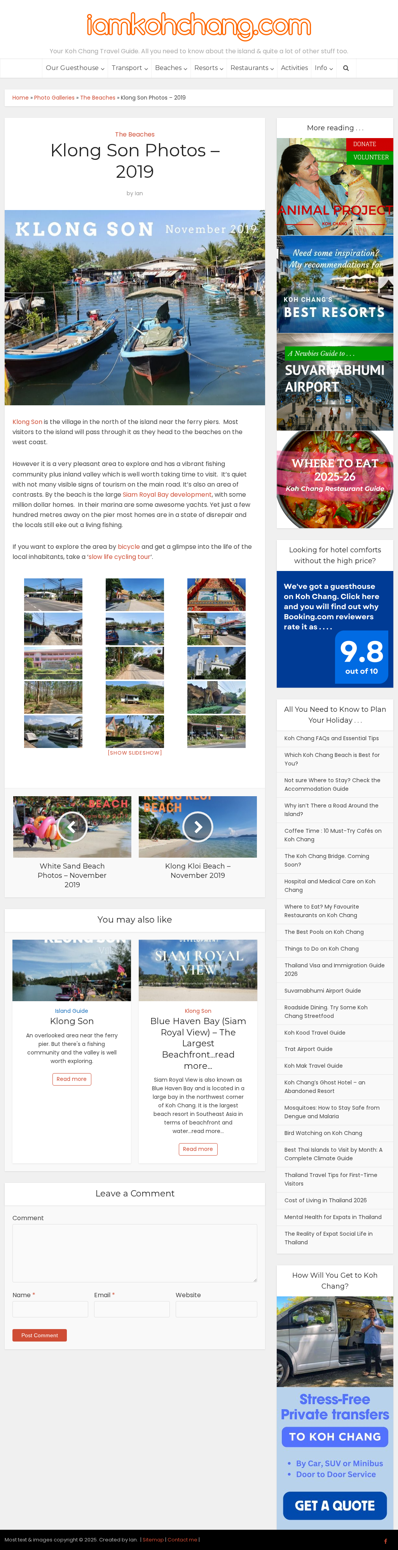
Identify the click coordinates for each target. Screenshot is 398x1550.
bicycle (129, 546)
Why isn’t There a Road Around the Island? (332, 810)
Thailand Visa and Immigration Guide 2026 (335, 970)
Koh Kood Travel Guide (315, 1033)
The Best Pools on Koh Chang (324, 932)
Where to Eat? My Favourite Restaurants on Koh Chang (322, 911)
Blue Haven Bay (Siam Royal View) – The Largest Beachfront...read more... (198, 1043)
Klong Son (27, 421)
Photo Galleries (54, 98)
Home (20, 98)
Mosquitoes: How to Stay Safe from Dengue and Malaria (332, 1112)
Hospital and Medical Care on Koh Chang (330, 885)
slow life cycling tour (119, 556)
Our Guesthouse (72, 68)
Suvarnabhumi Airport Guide (323, 991)
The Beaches (97, 98)
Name (23, 1295)
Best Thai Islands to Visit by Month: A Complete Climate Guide (333, 1154)
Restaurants (249, 68)
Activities (294, 68)
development (191, 494)
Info (321, 68)
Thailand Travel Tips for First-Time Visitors (331, 1179)
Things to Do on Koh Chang (322, 949)
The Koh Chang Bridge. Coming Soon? (327, 860)
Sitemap (153, 1539)
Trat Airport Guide (309, 1049)
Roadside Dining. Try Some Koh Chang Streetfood (326, 1012)
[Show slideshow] (135, 753)
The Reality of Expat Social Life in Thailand (329, 1238)
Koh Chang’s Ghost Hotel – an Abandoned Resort (325, 1087)
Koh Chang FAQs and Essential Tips (332, 738)
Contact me (182, 1539)
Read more (72, 1079)
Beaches (168, 68)
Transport (127, 68)
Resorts (206, 68)
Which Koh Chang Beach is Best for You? (332, 759)
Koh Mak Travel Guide (314, 1066)
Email (104, 1295)
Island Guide (71, 1011)
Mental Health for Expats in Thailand (333, 1217)
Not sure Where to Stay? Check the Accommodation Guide (333, 784)
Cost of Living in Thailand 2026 (326, 1200)
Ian (139, 193)
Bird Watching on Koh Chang (323, 1133)
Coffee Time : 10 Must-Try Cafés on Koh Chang (333, 835)
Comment (28, 1218)
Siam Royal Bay (146, 494)
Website (188, 1295)
